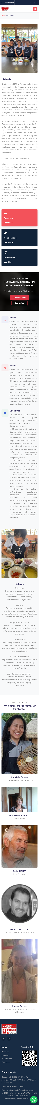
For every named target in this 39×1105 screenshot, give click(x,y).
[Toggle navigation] (35, 9)
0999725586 (9, 2)
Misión (13, 317)
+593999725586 (17, 1086)
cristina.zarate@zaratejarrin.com (20, 1090)
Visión (13, 365)
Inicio (4, 15)
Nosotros (5, 1052)
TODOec (30, 1098)
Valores (19, 584)
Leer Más (8, 222)
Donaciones (9, 257)
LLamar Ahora (19, 297)
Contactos (19, 303)
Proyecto (8, 218)
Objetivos (15, 410)
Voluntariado (10, 237)
